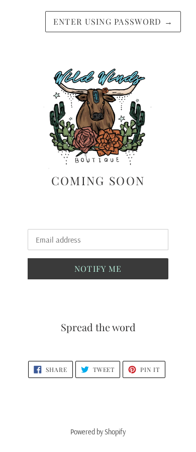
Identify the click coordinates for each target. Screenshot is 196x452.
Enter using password (113, 21)
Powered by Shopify (98, 431)
